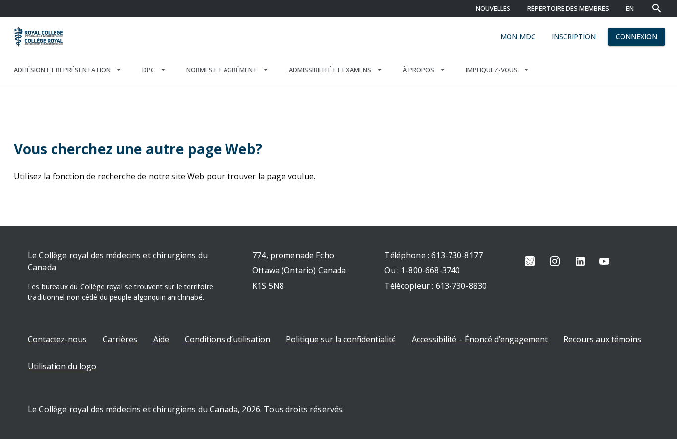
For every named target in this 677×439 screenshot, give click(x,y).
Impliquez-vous (492, 69)
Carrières (120, 339)
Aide (161, 339)
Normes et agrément (221, 69)
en (630, 8)
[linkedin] (580, 261)
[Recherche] (656, 8)
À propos (418, 69)
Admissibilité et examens (330, 69)
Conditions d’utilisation (227, 339)
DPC (148, 69)
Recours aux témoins (602, 339)
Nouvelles (493, 8)
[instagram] (554, 261)
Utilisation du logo (62, 366)
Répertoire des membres (568, 8)
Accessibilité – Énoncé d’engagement (480, 339)
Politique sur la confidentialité (341, 339)
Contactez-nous (57, 339)
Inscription (574, 36)
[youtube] (604, 261)
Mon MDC (518, 36)
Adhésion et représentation (62, 69)
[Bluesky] (530, 261)
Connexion (636, 36)
